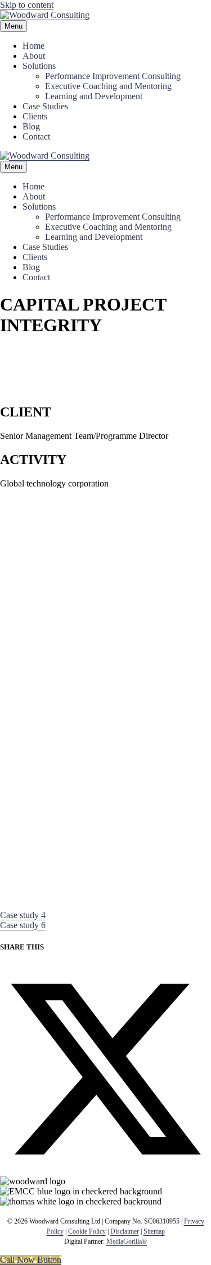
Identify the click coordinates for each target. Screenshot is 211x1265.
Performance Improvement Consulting (113, 76)
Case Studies (45, 106)
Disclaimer (124, 1231)
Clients (35, 116)
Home (33, 45)
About (34, 56)
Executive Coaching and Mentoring (108, 86)
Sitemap (154, 1231)
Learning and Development (93, 96)
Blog (31, 126)
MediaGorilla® (126, 1241)
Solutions (39, 66)
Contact (36, 136)
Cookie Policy (87, 1231)
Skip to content (26, 5)
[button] (23, 915)
